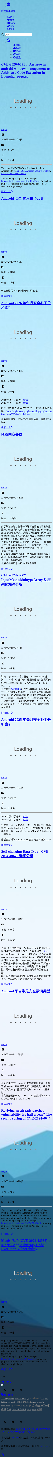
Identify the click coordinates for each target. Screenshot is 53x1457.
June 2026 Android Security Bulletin (33, 171)
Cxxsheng (16, 689)
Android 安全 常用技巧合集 (22, 198)
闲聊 (39, 1409)
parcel (33, 1402)
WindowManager (22, 1399)
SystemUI (10, 1399)
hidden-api (5, 1402)
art (42, 1398)
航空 (34, 1409)
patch (44, 951)
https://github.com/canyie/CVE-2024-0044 (21, 1223)
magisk (27, 1401)
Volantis (15, 1437)
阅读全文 (6, 191)
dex (46, 1399)
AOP (3, 1398)
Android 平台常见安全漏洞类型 (25, 991)
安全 (32, 1405)
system (15, 1405)
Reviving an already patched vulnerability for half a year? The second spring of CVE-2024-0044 (26, 1114)
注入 (29, 1409)
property (40, 1402)
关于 (12, 29)
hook (13, 1402)
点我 (25, 399)
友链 (12, 26)
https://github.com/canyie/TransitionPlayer (20, 181)
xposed (24, 1405)
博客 (12, 17)
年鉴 (9, 1409)
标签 (12, 20)
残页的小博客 (8, 11)
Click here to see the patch (13, 173)
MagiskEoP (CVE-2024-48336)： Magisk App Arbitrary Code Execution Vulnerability (26, 1245)
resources (5, 1405)
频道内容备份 (11, 434)
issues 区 (43, 1446)
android (35, 1398)
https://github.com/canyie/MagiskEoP (18, 1359)
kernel (19, 1401)
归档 (12, 23)
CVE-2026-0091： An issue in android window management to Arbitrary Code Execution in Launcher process (25, 70)
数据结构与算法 (19, 1409)
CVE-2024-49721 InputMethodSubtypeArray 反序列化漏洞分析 (26, 579)
